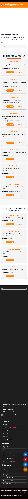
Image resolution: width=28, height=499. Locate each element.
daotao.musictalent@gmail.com (12, 411)
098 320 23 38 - (10, 68)
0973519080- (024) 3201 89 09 (13, 191)
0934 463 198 (10, 173)
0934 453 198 (10, 220)
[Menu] (25, 5)
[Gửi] (25, 46)
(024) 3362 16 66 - (11, 121)
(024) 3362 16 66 (10, 238)
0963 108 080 (10, 272)
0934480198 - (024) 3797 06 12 (13, 86)
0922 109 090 (10, 155)
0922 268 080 (10, 409)
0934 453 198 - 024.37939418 (13, 102)
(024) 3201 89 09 (10, 256)
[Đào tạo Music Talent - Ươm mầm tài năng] (12, 4)
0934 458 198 (10, 139)
